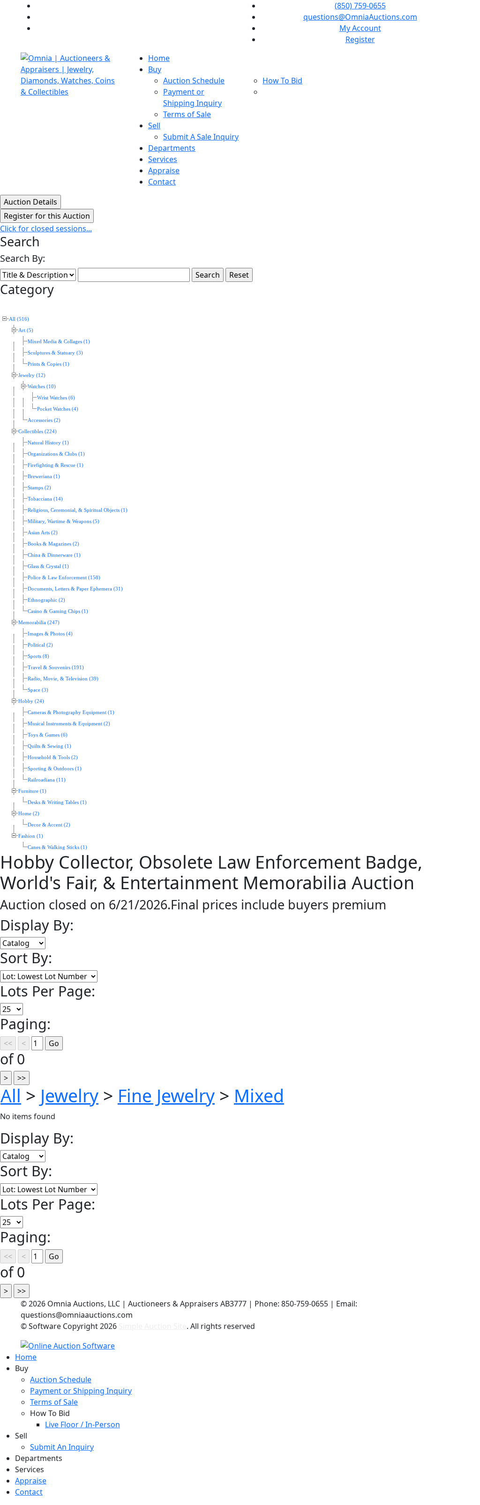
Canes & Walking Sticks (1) (57, 847)
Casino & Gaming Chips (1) (58, 611)
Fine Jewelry (166, 1095)
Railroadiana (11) (47, 779)
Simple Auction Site (153, 1326)
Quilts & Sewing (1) (49, 746)
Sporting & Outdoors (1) (55, 768)
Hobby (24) (31, 701)
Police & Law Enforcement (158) (64, 577)
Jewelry (69, 1095)
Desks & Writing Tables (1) (57, 802)
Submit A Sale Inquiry (201, 137)
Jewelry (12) (31, 375)
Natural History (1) (48, 442)
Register (360, 39)
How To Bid (282, 80)
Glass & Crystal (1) (48, 566)
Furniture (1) (32, 791)
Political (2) (40, 645)
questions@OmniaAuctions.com (360, 17)
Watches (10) (42, 386)
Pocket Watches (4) (57, 409)
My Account (360, 28)
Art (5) (25, 330)
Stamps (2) (39, 487)
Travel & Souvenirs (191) (56, 667)
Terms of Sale (187, 114)
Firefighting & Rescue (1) (55, 465)
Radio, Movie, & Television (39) (63, 678)
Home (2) (28, 813)
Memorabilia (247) (39, 622)
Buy (154, 69)
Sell (154, 125)
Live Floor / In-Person (82, 1424)
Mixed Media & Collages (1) (59, 341)
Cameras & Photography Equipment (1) (71, 712)
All (10, 1095)
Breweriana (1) (44, 476)
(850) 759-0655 (360, 5)
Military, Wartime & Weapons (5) (63, 521)
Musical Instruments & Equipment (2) (69, 723)
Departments (171, 148)
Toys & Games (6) (48, 735)
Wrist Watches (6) (56, 397)
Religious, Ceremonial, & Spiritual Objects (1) (78, 510)
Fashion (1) (30, 836)
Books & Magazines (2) (53, 543)
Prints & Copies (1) (48, 364)
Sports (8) (38, 656)
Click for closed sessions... (46, 228)
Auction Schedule (194, 80)
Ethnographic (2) (46, 600)
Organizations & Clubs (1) (56, 454)
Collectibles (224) (37, 431)
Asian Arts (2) (43, 532)
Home (159, 58)
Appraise (164, 170)
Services (162, 159)
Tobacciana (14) (45, 499)
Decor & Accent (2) (49, 824)
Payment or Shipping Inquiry (81, 1391)
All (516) (19, 319)
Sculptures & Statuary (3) (55, 352)
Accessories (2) (44, 420)
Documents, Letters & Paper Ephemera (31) (75, 588)
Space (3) (38, 690)
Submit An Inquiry (62, 1447)
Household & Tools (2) (53, 757)
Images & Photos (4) (50, 633)
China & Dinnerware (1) (54, 555)
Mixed (259, 1095)
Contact (162, 182)
